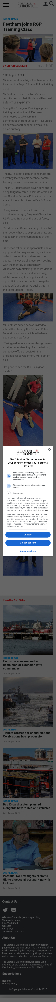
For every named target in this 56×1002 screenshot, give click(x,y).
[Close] (49, 449)
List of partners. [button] (42, 510)
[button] (28, 493)
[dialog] (28, 501)
